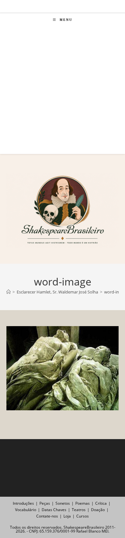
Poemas (82, 503)
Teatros (79, 509)
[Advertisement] (62, 91)
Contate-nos (47, 516)
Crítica (101, 503)
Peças (44, 503)
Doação (98, 509)
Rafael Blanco (88, 531)
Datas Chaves (54, 509)
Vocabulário (25, 509)
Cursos (82, 516)
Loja (67, 516)
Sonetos (62, 503)
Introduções (23, 503)
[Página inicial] (8, 292)
